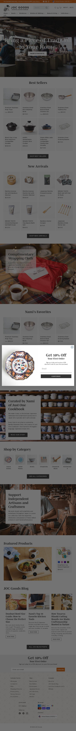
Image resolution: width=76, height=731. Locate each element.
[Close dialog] (72, 347)
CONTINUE (56, 376)
